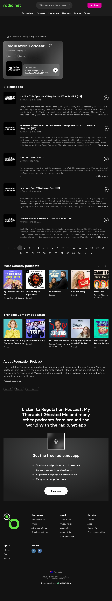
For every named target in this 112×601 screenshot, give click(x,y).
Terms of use (65, 520)
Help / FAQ (92, 528)
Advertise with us (39, 528)
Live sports (53, 13)
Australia (58, 572)
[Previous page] (14, 248)
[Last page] (91, 253)
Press (34, 524)
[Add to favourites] (50, 45)
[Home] (8, 36)
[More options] (58, 46)
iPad (5, 554)
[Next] (105, 265)
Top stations (27, 13)
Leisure (22, 56)
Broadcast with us (40, 532)
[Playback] (55, 70)
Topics (87, 13)
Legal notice (65, 528)
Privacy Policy (66, 524)
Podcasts (40, 13)
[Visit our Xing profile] (40, 550)
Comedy (11, 56)
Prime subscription (96, 532)
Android (7, 558)
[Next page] (85, 253)
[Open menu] (106, 5)
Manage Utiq (65, 532)
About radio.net (38, 520)
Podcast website (11, 381)
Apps (90, 524)
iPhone (7, 550)
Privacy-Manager (67, 536)
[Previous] (98, 265)
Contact (91, 520)
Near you (66, 13)
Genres (77, 13)
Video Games (32, 389)
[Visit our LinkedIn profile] (34, 550)
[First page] (8, 248)
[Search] (69, 5)
